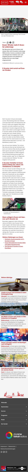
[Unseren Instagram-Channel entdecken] (6, 452)
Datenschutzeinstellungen (8, 449)
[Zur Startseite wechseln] (4, 3)
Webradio (4, 402)
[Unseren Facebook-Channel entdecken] (4, 452)
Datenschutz (11, 446)
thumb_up (25, 468)
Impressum (4, 446)
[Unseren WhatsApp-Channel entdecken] (1, 452)
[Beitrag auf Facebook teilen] (10, 42)
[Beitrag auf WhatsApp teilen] (8, 42)
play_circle (22, 468)
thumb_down (19, 468)
